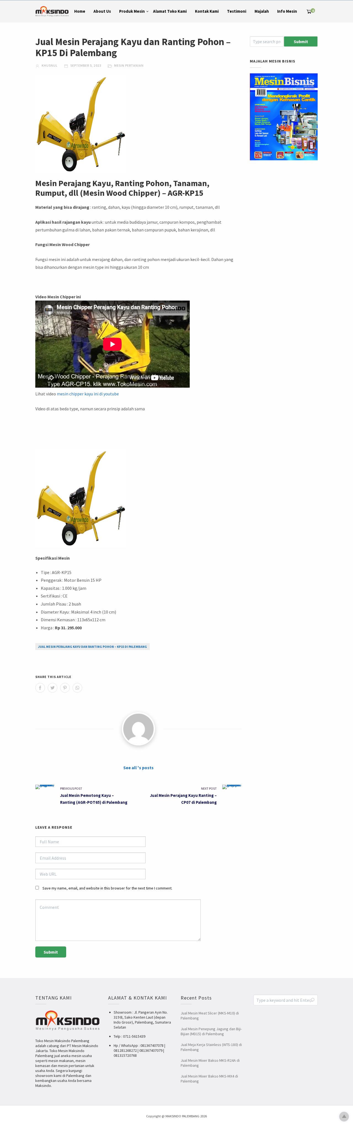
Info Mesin (287, 11)
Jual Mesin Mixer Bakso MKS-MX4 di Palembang (209, 1079)
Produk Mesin (132, 11)
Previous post (71, 788)
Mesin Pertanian (129, 65)
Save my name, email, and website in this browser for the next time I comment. (107, 888)
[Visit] (138, 728)
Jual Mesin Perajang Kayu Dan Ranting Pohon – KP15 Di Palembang (92, 647)
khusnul (49, 65)
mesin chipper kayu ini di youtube (88, 393)
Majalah (262, 11)
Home (79, 11)
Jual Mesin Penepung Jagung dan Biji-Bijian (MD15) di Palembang (211, 1031)
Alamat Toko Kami (170, 11)
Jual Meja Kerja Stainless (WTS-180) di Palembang (211, 1047)
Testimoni (236, 11)
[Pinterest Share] (65, 688)
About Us (102, 11)
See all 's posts (138, 767)
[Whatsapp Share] (77, 688)
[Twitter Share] (52, 688)
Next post (209, 788)
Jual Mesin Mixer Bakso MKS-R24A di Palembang (210, 1063)
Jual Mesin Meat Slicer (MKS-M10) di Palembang (210, 1016)
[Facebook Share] (40, 688)
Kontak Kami (207, 11)
